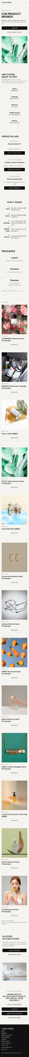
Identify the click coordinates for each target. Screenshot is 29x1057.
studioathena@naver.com (7, 1047)
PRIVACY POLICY (6, 1041)
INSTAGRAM (4, 1049)
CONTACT (4, 1039)
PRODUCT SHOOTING (7, 1035)
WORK (3, 1031)
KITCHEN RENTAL (6, 1037)
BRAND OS (4, 1033)
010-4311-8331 (5, 1045)
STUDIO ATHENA (6, 2)
